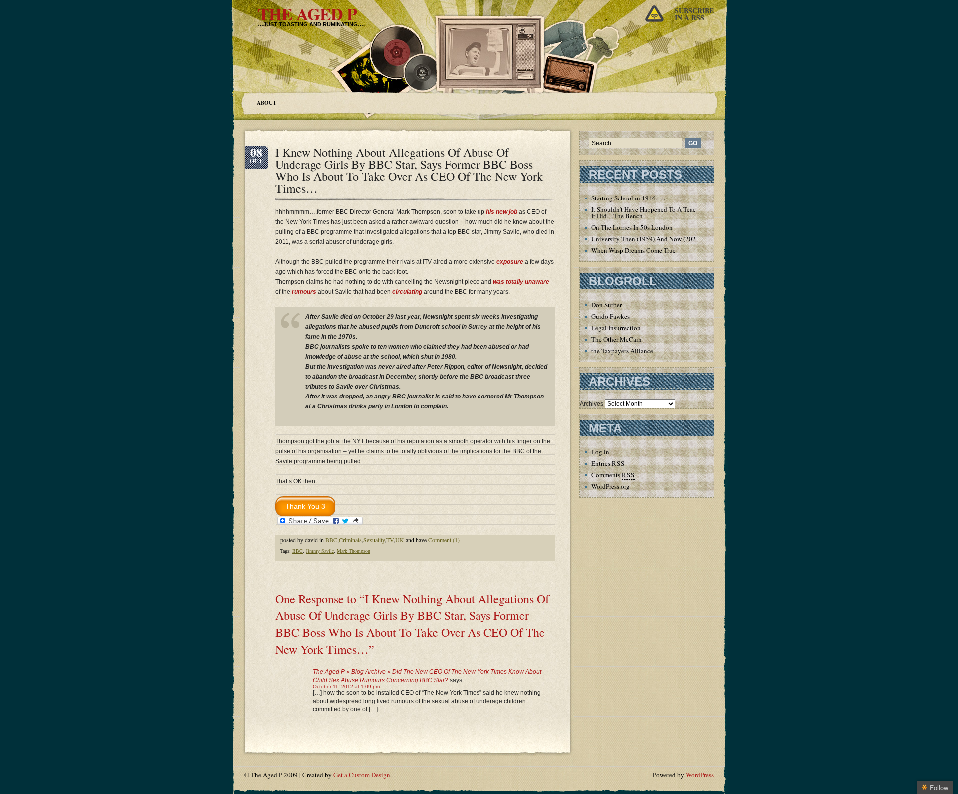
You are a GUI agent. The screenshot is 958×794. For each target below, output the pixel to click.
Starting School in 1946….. (628, 198)
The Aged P (307, 13)
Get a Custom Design (361, 774)
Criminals (350, 540)
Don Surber (606, 304)
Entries (608, 463)
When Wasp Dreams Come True (633, 250)
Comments (613, 474)
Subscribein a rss (694, 14)
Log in (600, 451)
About (266, 103)
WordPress (700, 774)
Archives (591, 403)
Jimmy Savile (320, 550)
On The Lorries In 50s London (632, 227)
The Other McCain (616, 339)
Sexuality (374, 540)
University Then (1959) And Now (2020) (646, 238)
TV (390, 540)
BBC (331, 540)
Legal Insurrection (616, 327)
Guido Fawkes (610, 316)
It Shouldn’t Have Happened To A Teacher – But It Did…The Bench (655, 212)
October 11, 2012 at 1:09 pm (346, 686)
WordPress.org (610, 486)
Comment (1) (444, 540)
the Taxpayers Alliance (622, 350)
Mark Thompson (353, 550)
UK (399, 540)
